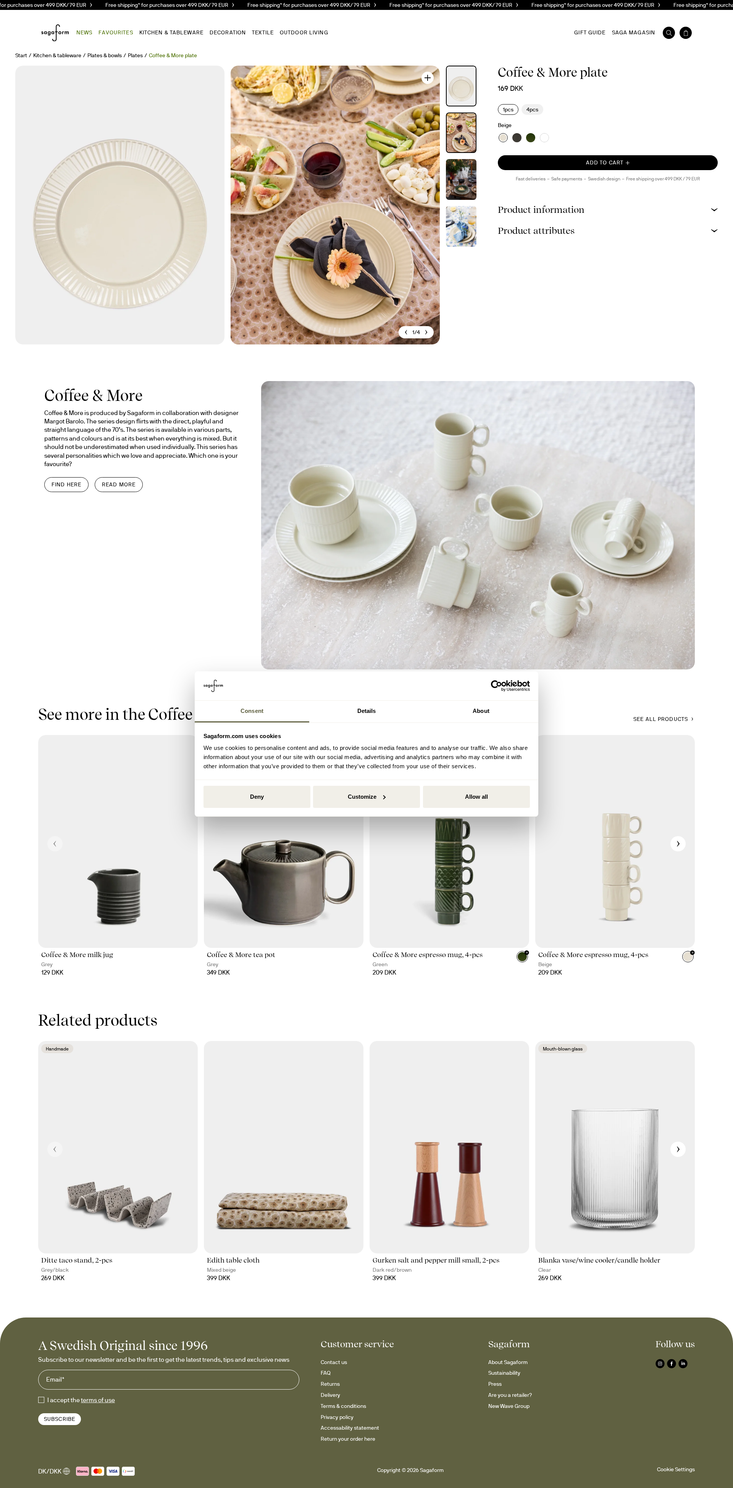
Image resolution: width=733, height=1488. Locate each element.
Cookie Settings (676, 1469)
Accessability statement (350, 1428)
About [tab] (481, 711)
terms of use (98, 1399)
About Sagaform (508, 1362)
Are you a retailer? (510, 1395)
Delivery (330, 1395)
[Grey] (517, 137)
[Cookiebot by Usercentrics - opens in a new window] (496, 686)
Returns (330, 1384)
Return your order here (348, 1439)
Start (21, 55)
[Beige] (503, 137)
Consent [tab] (252, 711)
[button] (608, 209)
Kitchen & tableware (57, 55)
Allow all (476, 796)
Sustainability (504, 1373)
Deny (257, 796)
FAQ (326, 1373)
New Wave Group (509, 1406)
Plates (135, 55)
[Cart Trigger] (686, 33)
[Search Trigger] (669, 33)
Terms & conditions (343, 1406)
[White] (544, 137)
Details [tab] (366, 711)
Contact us (334, 1362)
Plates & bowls (104, 55)
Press (495, 1384)
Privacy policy (337, 1417)
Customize (362, 796)
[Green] (530, 137)
